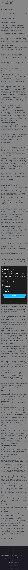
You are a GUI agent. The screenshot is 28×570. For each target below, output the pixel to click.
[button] (14, 302)
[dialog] (14, 285)
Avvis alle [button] (14, 298)
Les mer (17, 278)
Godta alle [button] (14, 295)
